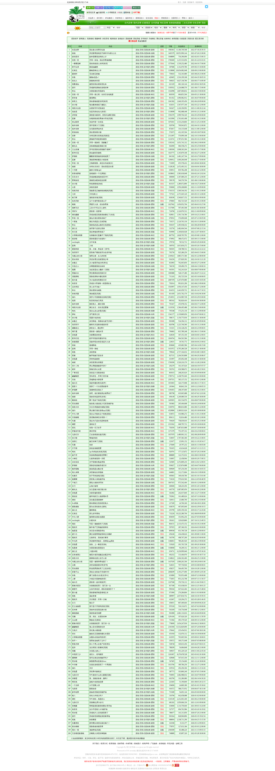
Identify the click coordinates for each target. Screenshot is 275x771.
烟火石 (74, 383)
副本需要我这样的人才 (98, 57)
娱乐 (190, 18)
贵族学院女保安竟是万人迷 (99, 342)
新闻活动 (139, 18)
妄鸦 (73, 246)
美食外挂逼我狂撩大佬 (98, 610)
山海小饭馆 (93, 486)
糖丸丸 (74, 146)
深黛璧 (74, 678)
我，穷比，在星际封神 (98, 617)
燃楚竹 (74, 589)
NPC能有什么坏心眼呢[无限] (100, 675)
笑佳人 (74, 81)
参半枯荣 (75, 692)
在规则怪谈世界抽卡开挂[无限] (101, 119)
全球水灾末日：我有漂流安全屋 (101, 167)
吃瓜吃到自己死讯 (96, 301)
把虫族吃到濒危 (95, 153)
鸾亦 (73, 647)
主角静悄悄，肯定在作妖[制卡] (101, 163)
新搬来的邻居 (94, 81)
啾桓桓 (74, 400)
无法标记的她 (94, 74)
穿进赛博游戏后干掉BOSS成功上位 (102, 53)
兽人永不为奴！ (95, 287)
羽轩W (74, 211)
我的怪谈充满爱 (95, 613)
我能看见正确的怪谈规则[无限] (101, 191)
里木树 (74, 610)
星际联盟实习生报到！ (98, 239)
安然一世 (75, 60)
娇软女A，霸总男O (96, 328)
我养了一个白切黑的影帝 (98, 386)
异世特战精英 (94, 359)
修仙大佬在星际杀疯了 (98, 218)
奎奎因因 (75, 342)
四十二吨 (75, 366)
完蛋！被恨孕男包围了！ (98, 562)
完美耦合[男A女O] (96, 702)
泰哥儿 (74, 101)
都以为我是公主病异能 (98, 222)
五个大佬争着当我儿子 (98, 201)
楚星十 (74, 386)
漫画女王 (92, 424)
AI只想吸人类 (94, 685)
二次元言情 (187, 23)
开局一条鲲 (93, 349)
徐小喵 (74, 105)
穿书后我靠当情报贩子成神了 (100, 149)
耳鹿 (73, 445)
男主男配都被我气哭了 (98, 366)
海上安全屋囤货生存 (97, 627)
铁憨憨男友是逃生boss (97, 661)
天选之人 (75, 266)
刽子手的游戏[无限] (96, 476)
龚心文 (74, 228)
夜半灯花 (75, 153)
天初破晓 (75, 417)
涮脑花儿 (75, 328)
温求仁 (74, 441)
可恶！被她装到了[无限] (98, 524)
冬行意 (74, 232)
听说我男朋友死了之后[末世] (100, 568)
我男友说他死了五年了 (98, 641)
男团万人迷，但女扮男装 (98, 204)
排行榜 (99, 18)
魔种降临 (92, 510)
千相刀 (74, 483)
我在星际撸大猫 (95, 132)
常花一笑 (75, 163)
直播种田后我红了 (96, 390)
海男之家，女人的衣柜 (98, 256)
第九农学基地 (94, 514)
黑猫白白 (75, 273)
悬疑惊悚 (128, 39)
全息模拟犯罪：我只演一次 (99, 623)
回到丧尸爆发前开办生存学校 (100, 252)
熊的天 (74, 527)
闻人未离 (75, 472)
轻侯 (73, 345)
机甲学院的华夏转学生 (98, 338)
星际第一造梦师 (95, 211)
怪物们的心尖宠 (95, 369)
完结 (204, 23)
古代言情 (128, 23)
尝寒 (73, 136)
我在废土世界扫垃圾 (97, 50)
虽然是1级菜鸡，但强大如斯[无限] (102, 115)
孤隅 (73, 270)
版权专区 (128, 18)
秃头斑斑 (75, 404)
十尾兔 (74, 222)
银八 (73, 696)
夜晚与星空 (76, 586)
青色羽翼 (75, 294)
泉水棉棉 (75, 726)
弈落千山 (75, 572)
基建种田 (98, 39)
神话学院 (92, 431)
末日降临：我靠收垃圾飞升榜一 (101, 321)
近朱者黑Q (76, 555)
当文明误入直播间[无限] (98, 647)
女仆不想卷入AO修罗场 (98, 709)
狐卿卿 (74, 479)
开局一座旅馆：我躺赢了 (98, 143)
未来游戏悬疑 (175, 23)
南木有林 (75, 125)
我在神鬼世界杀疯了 (97, 232)
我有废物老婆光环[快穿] (98, 101)
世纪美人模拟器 (95, 630)
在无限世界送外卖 (96, 129)
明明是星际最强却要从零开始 (100, 706)
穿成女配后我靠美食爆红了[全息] (102, 215)
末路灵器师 (93, 187)
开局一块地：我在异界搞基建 (100, 60)
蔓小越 (74, 593)
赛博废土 (82, 39)
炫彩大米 (75, 407)
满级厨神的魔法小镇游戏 (98, 160)
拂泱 (73, 500)
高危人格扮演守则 (96, 483)
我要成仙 (75, 84)
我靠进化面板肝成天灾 (98, 465)
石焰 (73, 380)
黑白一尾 (75, 730)
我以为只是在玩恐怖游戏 (98, 421)
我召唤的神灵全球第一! (98, 417)
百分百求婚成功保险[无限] (99, 407)
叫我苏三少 (76, 654)
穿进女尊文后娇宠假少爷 (98, 259)
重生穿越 (159, 39)
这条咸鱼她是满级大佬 (98, 146)
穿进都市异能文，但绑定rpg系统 (101, 541)
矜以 (73, 91)
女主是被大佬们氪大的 (98, 489)
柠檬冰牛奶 (76, 431)
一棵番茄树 (76, 64)
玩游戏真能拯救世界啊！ (98, 455)
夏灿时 (74, 74)
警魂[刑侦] (93, 438)
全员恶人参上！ (95, 651)
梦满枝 (74, 156)
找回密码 (199, 2)
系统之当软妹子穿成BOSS (99, 572)
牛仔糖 (74, 665)
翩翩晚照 (75, 376)
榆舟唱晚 (75, 469)
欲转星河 (75, 57)
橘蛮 (73, 424)
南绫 (73, 167)
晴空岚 (74, 682)
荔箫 (73, 119)
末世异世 (105, 39)
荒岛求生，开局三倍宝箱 (98, 376)
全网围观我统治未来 (97, 266)
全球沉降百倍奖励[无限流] (99, 136)
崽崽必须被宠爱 (95, 448)
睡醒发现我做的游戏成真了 (99, 156)
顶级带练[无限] (95, 730)
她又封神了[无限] (96, 441)
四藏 (73, 651)
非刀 (73, 486)
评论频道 (108, 18)
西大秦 (74, 280)
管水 (73, 634)
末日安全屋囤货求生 (97, 531)
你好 (91, 445)
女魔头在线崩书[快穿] (97, 637)
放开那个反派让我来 (97, 228)
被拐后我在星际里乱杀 (98, 84)
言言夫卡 (75, 177)
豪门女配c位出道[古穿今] (98, 575)
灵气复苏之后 (94, 314)
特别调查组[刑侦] (96, 184)
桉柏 (73, 53)
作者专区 (118, 18)
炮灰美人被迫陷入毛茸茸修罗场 (101, 404)
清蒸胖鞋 (75, 277)
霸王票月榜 (199, 39)
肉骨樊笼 (92, 720)
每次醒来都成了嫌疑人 (98, 105)
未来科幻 (167, 39)
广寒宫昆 (75, 373)
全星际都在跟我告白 (97, 548)
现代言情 (137, 23)
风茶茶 (74, 283)
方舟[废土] (93, 194)
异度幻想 (190, 39)
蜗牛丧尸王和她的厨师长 (98, 527)
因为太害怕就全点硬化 (98, 507)
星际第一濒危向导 (96, 331)
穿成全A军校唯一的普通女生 (100, 283)
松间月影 (75, 201)
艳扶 (73, 524)
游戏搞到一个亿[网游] (97, 173)
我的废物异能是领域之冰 (98, 593)
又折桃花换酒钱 (78, 733)
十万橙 (74, 170)
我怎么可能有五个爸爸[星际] (100, 414)
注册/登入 (175, 18)
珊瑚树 (74, 658)
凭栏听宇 (75, 252)
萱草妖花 (75, 180)
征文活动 (149, 18)
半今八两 (75, 414)
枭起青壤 (92, 596)
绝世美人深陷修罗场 (97, 479)
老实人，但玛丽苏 (96, 654)
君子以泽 (75, 67)
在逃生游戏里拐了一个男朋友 (100, 665)
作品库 (90, 18)
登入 (179, 2)
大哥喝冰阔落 (77, 235)
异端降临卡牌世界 (96, 380)
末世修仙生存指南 (96, 472)
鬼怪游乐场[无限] (96, 198)
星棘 (73, 356)
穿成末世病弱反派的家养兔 (99, 716)
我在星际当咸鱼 (95, 290)
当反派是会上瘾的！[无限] (99, 270)
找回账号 (190, 2)
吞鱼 (73, 77)
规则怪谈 (113, 39)
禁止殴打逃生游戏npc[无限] (99, 410)
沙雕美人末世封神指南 (98, 733)
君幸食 (74, 98)
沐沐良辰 (75, 462)
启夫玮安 (75, 287)
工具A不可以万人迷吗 (97, 208)
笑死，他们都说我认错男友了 (100, 393)
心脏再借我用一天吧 (97, 459)
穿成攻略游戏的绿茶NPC (98, 177)
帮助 (183, 18)
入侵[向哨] (93, 551)
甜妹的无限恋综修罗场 (98, 692)
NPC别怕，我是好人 (97, 699)
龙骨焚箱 (92, 352)
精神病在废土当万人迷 (98, 558)
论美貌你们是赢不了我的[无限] (101, 235)
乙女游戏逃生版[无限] (97, 435)
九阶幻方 (75, 435)
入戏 (91, 246)
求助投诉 (164, 18)
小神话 (74, 459)
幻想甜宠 (183, 39)
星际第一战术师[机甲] (97, 582)
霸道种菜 (75, 249)
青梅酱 (74, 706)
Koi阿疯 (75, 503)
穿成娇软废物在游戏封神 (98, 88)
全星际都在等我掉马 (97, 91)
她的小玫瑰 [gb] (95, 170)
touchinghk (76, 242)
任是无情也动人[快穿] (97, 112)
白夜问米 (92, 520)
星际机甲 (74, 39)
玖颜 (73, 421)
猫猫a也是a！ (94, 77)
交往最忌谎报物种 (96, 500)
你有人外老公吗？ (96, 696)
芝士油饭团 (76, 606)
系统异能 (136, 39)
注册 (184, 2)
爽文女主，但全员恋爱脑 (98, 307)
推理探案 (175, 39)
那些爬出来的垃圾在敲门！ (99, 723)
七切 (73, 194)
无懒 (73, 617)
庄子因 (74, 448)
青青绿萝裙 (76, 173)
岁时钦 (74, 115)
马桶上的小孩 (77, 256)
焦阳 (73, 301)
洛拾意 (74, 112)
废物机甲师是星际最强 (98, 139)
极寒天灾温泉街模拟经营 (98, 325)
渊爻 (73, 699)
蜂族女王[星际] (95, 620)
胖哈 (73, 314)
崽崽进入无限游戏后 (97, 373)
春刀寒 (74, 198)
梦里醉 (74, 390)
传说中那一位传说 (96, 122)
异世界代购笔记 (95, 672)
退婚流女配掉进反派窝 (98, 180)
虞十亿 (74, 534)
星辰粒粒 (75, 132)
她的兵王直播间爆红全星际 (99, 634)
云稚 (73, 565)
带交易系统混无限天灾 (98, 273)
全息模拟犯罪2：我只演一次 (100, 586)
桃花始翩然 (93, 67)
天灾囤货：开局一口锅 (98, 599)
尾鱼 (73, 352)
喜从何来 (75, 259)
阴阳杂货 (92, 689)
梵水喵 (74, 661)
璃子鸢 (74, 331)
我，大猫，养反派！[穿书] (99, 249)
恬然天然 (75, 191)
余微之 (74, 263)
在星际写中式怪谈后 (97, 108)
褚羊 (73, 369)
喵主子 (92, 603)
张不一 (74, 641)
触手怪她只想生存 (96, 356)
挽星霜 (74, 531)
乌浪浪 (74, 689)
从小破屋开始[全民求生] (98, 263)
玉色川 (74, 630)
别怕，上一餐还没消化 (98, 544)
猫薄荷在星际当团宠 (97, 517)
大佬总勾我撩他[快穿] (97, 579)
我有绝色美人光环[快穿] (98, 64)
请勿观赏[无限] (95, 294)
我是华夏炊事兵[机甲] (97, 383)
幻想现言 (146, 23)
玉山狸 (74, 620)
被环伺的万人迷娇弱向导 (98, 496)
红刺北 (74, 70)
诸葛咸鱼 (75, 507)
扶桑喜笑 (75, 723)
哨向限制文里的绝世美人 (98, 503)
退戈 (73, 428)
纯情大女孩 (76, 108)
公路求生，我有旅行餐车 (98, 538)
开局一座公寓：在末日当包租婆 (101, 94)
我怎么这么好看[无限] (97, 311)
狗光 (73, 311)
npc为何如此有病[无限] (98, 452)
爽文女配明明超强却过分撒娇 (100, 534)
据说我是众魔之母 (96, 469)
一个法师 (75, 685)
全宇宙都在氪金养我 (97, 462)
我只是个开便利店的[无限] (99, 606)
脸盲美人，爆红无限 (97, 304)
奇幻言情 (164, 23)
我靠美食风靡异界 (96, 726)
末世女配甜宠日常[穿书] (98, 565)
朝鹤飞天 (75, 208)
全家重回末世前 (95, 335)
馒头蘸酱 (75, 215)
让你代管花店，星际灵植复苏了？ (102, 589)
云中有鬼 (92, 242)
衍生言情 (197, 23)
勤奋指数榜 (142, 41)
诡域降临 (92, 345)
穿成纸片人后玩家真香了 (98, 713)
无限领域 (90, 39)
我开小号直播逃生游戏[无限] (100, 297)
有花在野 (75, 50)
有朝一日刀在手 (95, 428)
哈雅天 (74, 476)
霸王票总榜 (132, 41)
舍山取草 (75, 122)
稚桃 (73, 204)
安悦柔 (74, 335)
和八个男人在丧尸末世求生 (99, 644)
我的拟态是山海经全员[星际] (100, 225)
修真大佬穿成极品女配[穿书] (100, 555)
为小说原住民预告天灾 (98, 280)
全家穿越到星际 (95, 493)
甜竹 (73, 88)
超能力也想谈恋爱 (96, 682)
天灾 (91, 668)
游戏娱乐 (121, 39)
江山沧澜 (75, 149)
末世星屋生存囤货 (96, 362)
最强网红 (92, 98)
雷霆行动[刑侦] (95, 318)
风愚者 (74, 548)
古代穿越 (155, 23)
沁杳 (73, 187)
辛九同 (74, 541)
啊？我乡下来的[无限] (97, 400)
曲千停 (74, 455)
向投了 (156, 33)
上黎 (73, 579)
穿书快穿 (144, 39)
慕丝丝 (74, 496)
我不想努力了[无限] (96, 125)
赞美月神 (75, 644)
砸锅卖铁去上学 (95, 70)
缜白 (73, 297)
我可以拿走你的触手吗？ (98, 658)
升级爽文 (152, 39)
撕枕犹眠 (75, 613)
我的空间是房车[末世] (97, 397)
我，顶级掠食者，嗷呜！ (98, 678)
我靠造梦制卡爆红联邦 (98, 277)
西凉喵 (74, 239)
